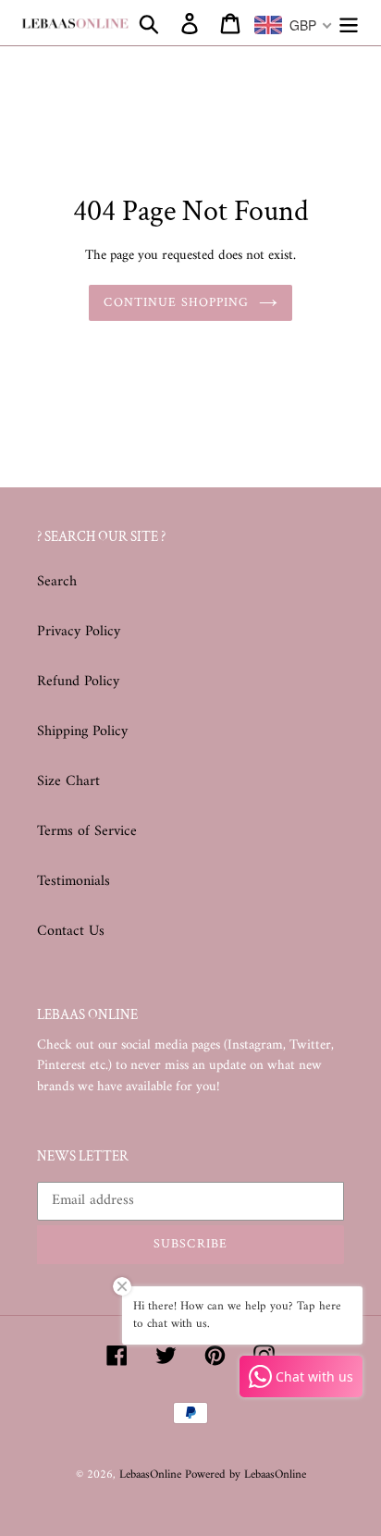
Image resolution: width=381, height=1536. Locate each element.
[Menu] (348, 23)
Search (57, 582)
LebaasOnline (152, 1474)
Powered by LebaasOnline (245, 1474)
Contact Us (70, 931)
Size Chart (68, 781)
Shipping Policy (82, 731)
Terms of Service (87, 831)
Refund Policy (78, 681)
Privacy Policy (78, 632)
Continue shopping (176, 302)
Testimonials (73, 881)
